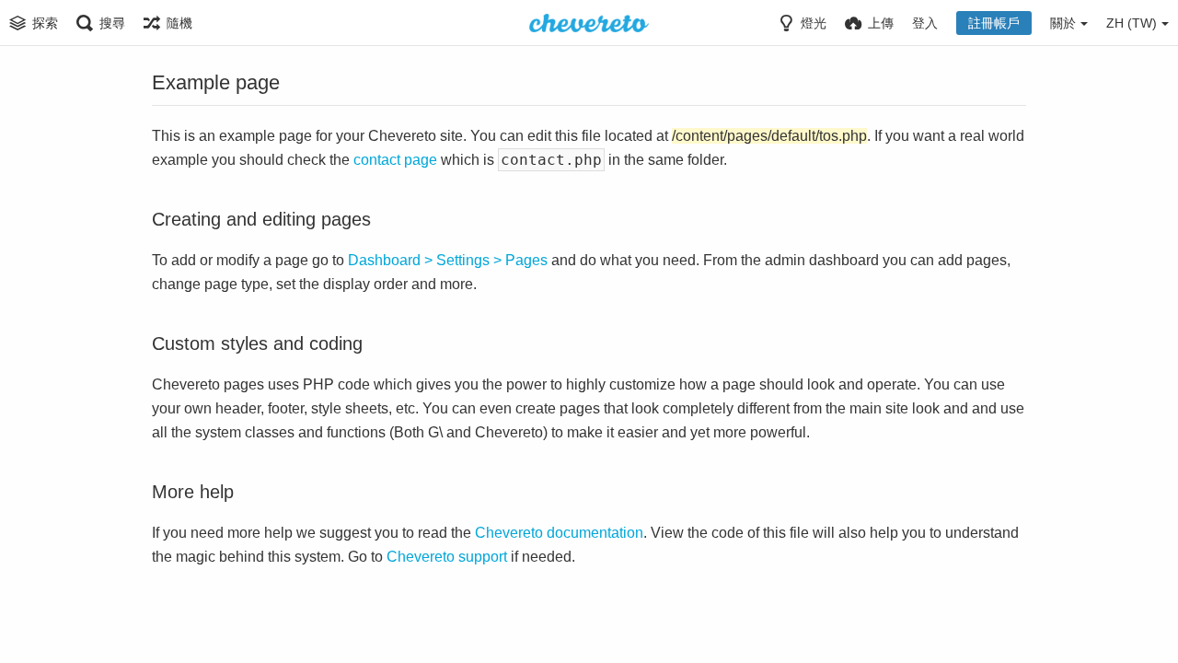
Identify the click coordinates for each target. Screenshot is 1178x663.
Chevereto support (447, 556)
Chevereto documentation (559, 533)
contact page (395, 160)
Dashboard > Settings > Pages (448, 260)
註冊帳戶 (994, 23)
